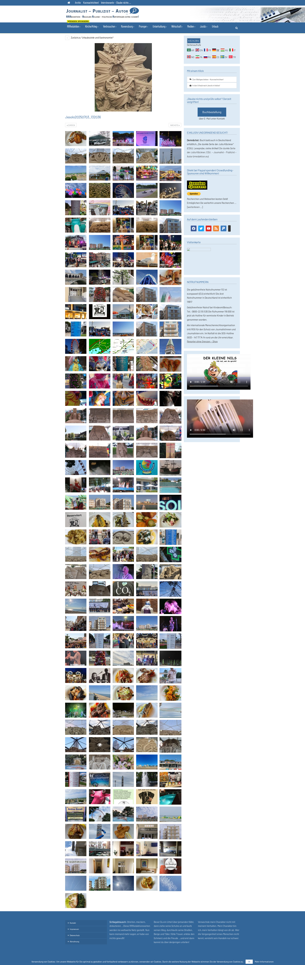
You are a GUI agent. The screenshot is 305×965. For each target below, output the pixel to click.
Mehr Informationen (264, 962)
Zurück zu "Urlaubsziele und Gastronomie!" (92, 37)
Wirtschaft (176, 26)
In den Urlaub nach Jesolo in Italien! (206, 85)
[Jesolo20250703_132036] (75, 138)
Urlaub (215, 26)
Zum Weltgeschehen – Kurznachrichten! (208, 79)
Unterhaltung (159, 26)
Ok (249, 961)
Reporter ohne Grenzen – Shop (202, 341)
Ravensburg (127, 26)
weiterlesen (194, 207)
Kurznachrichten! (91, 2)
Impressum (74, 929)
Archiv (78, 2)
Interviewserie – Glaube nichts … (116, 2)
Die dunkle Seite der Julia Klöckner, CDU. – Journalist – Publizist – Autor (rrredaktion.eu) (212, 152)
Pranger (143, 26)
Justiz (203, 26)
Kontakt (73, 923)
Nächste (174, 125)
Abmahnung (74, 941)
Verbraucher (109, 26)
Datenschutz (75, 935)
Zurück (71, 125)
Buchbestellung (211, 112)
